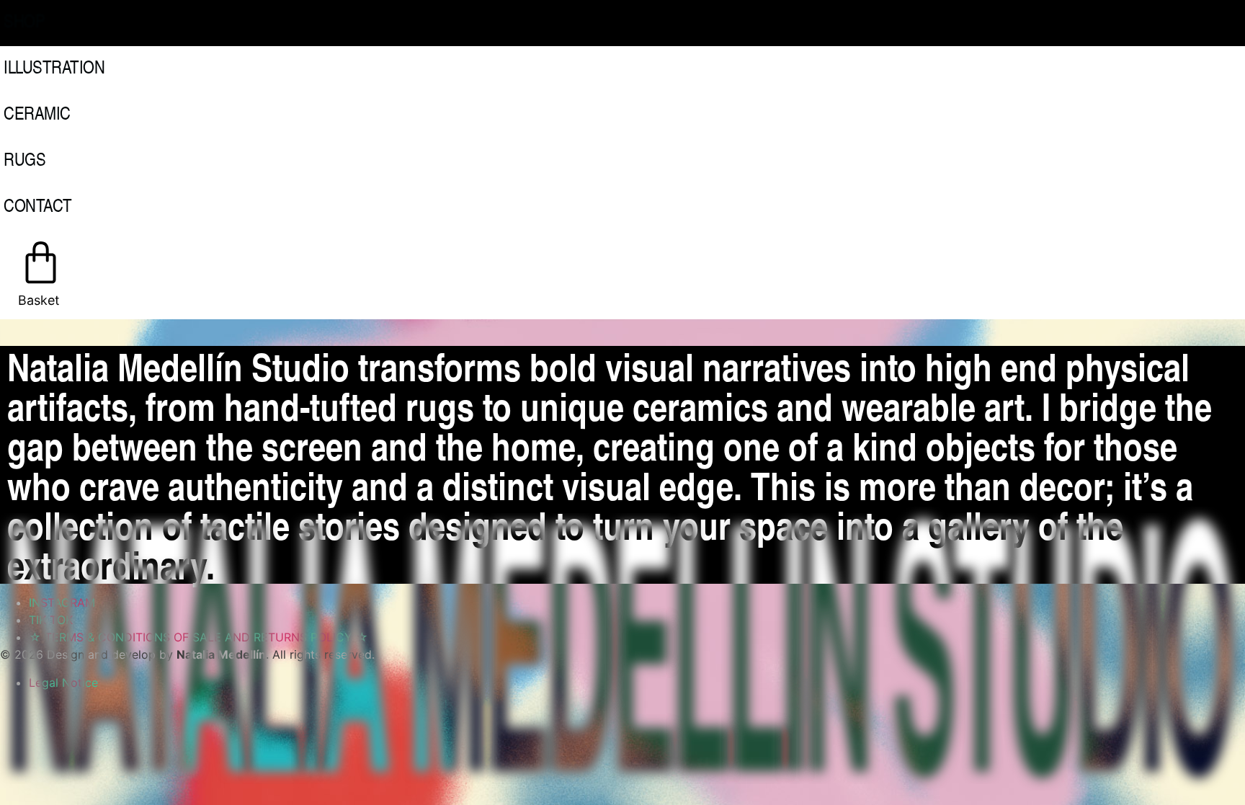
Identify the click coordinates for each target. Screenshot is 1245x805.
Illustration (54, 66)
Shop (24, 20)
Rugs (24, 158)
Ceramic (37, 112)
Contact (38, 204)
